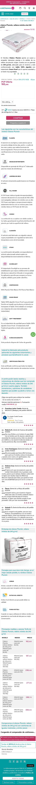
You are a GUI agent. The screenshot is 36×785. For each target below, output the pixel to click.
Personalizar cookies (25, 782)
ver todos (24, 20)
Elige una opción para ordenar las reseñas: (16, 397)
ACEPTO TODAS (18, 778)
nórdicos (22, 19)
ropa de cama (14, 19)
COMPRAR (18, 117)
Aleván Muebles (7, 749)
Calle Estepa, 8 (7, 751)
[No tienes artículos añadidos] (34, 9)
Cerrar (30, 765)
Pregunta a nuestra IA (18, 123)
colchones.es (4, 19)
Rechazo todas (9, 782)
